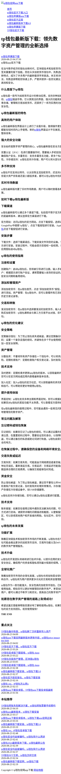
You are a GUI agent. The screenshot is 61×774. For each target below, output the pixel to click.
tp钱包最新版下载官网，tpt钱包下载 (19, 761)
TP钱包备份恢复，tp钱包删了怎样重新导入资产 (26, 631)
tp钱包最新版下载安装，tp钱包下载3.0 (21, 671)
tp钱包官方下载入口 (17, 12)
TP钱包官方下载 (15, 30)
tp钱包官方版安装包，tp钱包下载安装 (20, 677)
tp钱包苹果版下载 (16, 27)
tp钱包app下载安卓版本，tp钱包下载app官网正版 (26, 718)
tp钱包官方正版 (15, 19)
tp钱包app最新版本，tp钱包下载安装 (20, 712)
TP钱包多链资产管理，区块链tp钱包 (20, 659)
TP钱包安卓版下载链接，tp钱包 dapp (20, 653)
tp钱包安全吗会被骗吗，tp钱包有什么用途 (23, 736)
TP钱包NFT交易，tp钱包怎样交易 (18, 755)
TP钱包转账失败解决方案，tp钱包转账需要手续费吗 (28, 705)
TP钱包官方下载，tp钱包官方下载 (19, 646)
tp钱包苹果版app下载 (18, 16)
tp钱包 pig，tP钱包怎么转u (15, 684)
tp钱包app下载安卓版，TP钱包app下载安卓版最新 (27, 690)
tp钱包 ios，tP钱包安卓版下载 (16, 730)
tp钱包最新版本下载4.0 (19, 23)
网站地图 (38, 770)
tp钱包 (9, 99)
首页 (9, 9)
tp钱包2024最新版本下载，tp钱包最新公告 (23, 743)
